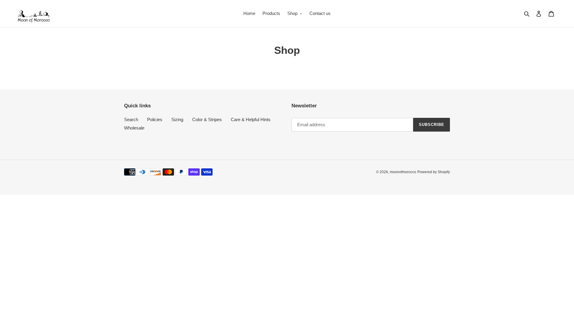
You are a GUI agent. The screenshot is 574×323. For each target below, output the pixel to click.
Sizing (177, 119)
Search (131, 119)
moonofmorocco (403, 172)
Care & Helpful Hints (251, 119)
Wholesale (134, 127)
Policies (154, 119)
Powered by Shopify (433, 172)
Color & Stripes (207, 119)
